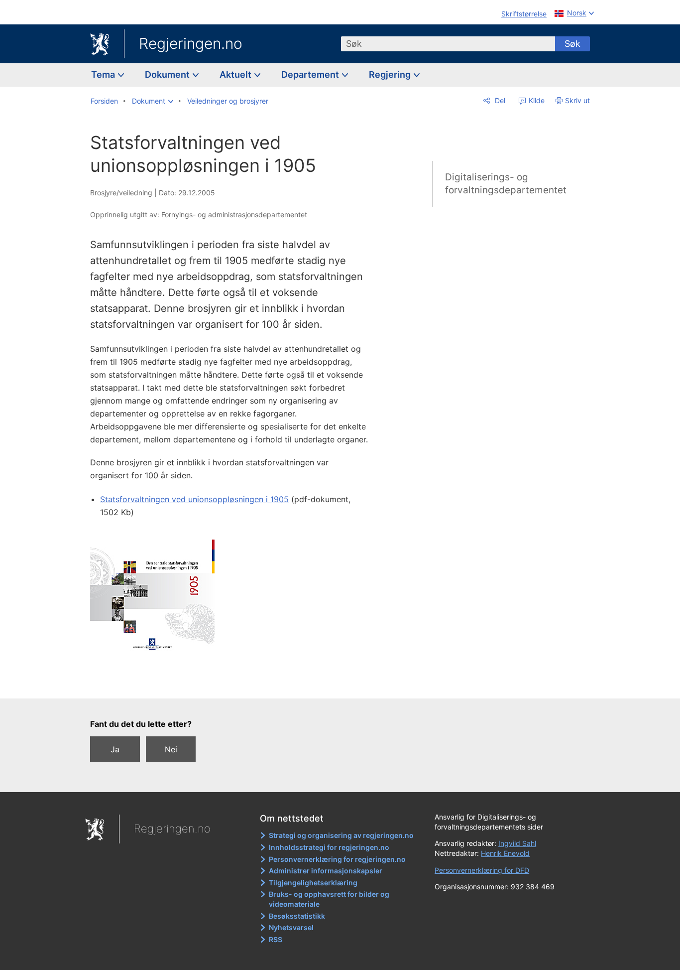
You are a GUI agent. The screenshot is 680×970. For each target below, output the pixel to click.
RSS (275, 939)
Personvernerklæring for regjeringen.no (337, 859)
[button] (152, 101)
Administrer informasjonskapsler (325, 870)
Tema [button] (104, 74)
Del (499, 100)
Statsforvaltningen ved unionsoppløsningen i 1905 (194, 499)
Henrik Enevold (505, 853)
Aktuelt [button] (236, 74)
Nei (171, 749)
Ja (115, 749)
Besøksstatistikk (297, 916)
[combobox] (448, 43)
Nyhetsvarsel (291, 927)
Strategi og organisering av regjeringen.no (341, 835)
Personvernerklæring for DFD (482, 870)
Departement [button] (311, 74)
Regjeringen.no (190, 43)
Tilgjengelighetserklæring (313, 882)
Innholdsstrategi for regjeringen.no (329, 847)
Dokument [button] (168, 74)
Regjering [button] (391, 74)
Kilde (536, 100)
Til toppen (234, 684)
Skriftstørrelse (524, 13)
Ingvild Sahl (517, 843)
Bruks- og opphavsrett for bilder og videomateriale (329, 899)
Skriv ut (577, 100)
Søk (572, 43)
